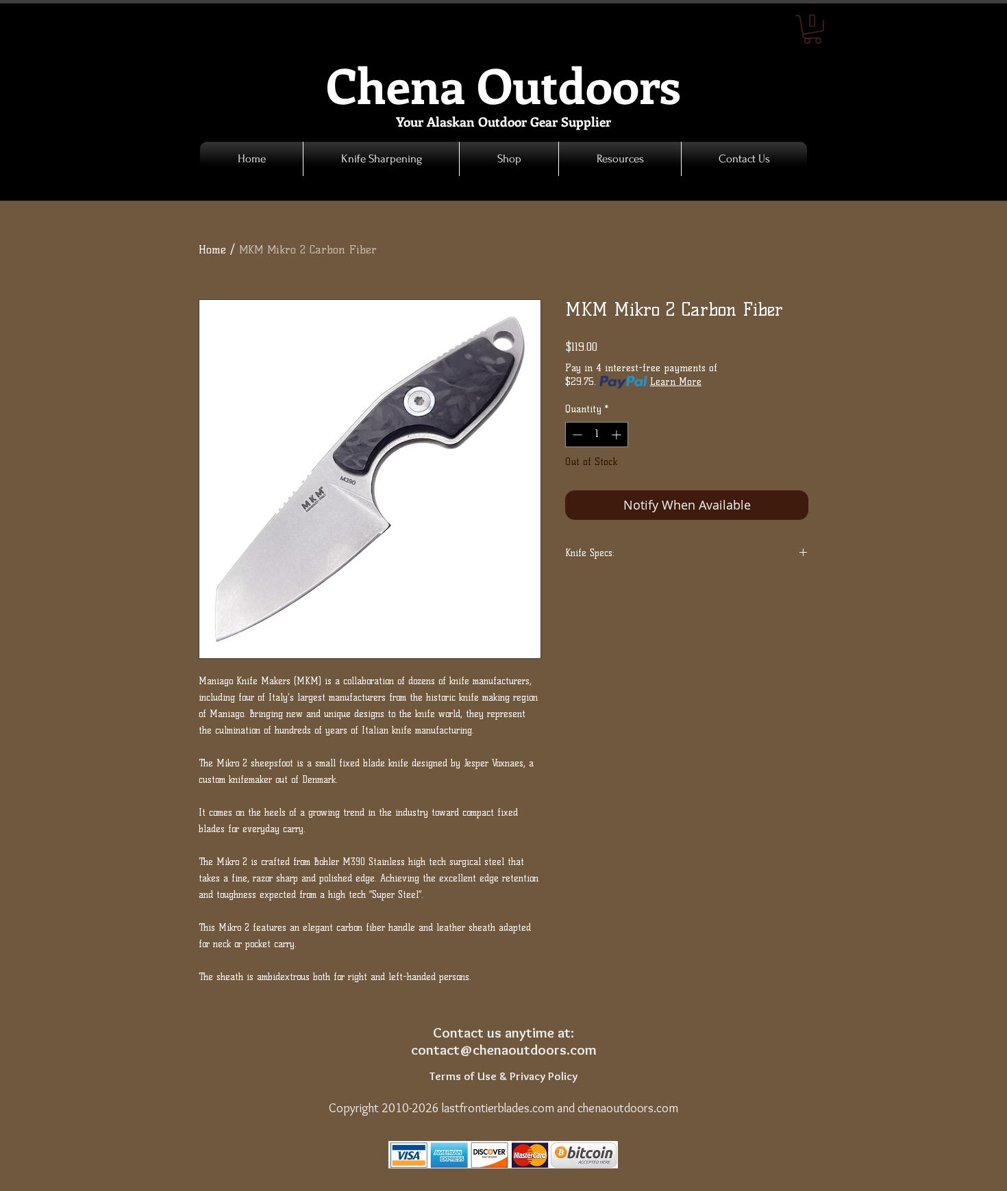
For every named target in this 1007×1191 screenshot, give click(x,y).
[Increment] (617, 435)
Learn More (675, 382)
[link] (812, 29)
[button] (509, 159)
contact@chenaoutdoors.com (504, 1049)
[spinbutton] (596, 435)
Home (212, 249)
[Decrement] (575, 435)
